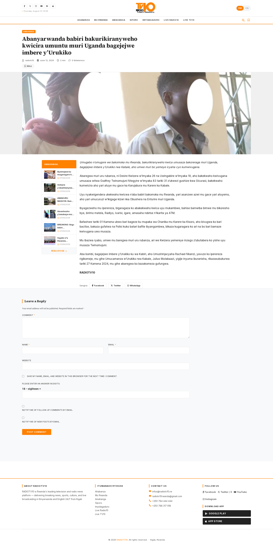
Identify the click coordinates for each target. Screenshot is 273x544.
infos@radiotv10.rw (162, 491)
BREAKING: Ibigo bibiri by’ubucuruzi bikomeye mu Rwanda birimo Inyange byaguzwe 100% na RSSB (65, 226)
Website (26, 360)
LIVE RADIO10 (171, 20)
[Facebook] (24, 6)
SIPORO (134, 20)
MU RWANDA (101, 20)
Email (112, 344)
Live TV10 (100, 514)
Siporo (98, 503)
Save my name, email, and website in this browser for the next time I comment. (72, 376)
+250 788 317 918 (161, 505)
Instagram (210, 499)
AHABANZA (83, 20)
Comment (28, 315)
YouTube (241, 492)
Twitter (117, 285)
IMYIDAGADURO (151, 20)
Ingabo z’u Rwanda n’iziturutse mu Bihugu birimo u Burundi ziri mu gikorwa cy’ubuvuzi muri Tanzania (65, 239)
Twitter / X (226, 492)
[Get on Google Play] (47, 6)
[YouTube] (41, 6)
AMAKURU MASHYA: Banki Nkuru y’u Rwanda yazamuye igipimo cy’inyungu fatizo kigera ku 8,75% (65, 199)
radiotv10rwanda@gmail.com (167, 496)
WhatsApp (135, 285)
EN (247, 8)
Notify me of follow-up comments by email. (47, 410)
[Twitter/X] (30, 6)
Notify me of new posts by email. (41, 422)
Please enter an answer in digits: (41, 383)
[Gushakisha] (243, 20)
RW (240, 8)
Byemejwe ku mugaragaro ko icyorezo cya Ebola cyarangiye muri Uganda (65, 173)
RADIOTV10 (122, 539)
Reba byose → (59, 251)
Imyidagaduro (102, 506)
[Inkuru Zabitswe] (248, 20)
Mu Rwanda (101, 495)
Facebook (99, 285)
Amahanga (100, 499)
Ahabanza (100, 491)
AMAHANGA (118, 20)
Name (26, 344)
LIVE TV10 (188, 20)
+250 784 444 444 (162, 501)
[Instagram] (35, 6)
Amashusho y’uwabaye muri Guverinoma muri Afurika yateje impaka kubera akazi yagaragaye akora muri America (65, 213)
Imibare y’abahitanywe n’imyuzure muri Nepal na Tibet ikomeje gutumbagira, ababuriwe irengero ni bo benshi (65, 186)
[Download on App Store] (53, 6)
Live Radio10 (101, 510)
